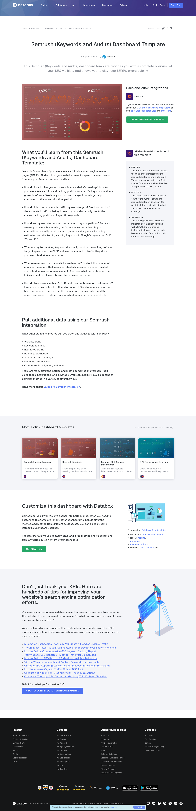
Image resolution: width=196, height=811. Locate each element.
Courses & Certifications (111, 761)
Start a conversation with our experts (52, 690)
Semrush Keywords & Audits (79, 28)
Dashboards (18, 747)
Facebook (166, 28)
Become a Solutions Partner (113, 758)
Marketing (49, 28)
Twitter (163, 28)
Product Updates (108, 765)
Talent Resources (152, 750)
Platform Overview (21, 735)
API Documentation (109, 743)
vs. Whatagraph (63, 761)
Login (145, 5)
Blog (103, 750)
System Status (107, 747)
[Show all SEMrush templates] (130, 153)
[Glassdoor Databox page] (176, 803)
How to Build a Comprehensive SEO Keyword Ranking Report (60, 651)
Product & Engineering (154, 747)
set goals (135, 541)
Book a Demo (159, 5)
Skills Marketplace (109, 754)
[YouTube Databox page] (154, 803)
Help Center (106, 739)
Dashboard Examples (30, 28)
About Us (149, 735)
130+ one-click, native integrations (153, 107)
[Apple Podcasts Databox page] (181, 803)
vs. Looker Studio (64, 735)
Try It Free (176, 5)
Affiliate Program (108, 769)
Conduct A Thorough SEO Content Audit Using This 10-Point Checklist (65, 676)
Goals (15, 754)
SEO (60, 28)
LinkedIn (170, 28)
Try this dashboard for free (147, 119)
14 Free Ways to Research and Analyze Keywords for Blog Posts (61, 662)
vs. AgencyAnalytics (65, 747)
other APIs (166, 111)
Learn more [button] (114, 807)
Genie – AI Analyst (21, 739)
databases (151, 111)
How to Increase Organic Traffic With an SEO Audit (54, 669)
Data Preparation (20, 758)
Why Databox (150, 739)
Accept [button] (139, 807)
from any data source (152, 534)
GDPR (105, 803)
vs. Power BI (62, 743)
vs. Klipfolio (62, 750)
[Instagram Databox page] (165, 803)
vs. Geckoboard (63, 758)
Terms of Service (79, 803)
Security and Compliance (111, 773)
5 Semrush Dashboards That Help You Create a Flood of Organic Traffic (66, 644)
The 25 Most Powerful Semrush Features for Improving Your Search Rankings (70, 647)
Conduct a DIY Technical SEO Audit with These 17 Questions (59, 673)
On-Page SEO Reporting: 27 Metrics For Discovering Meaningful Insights (67, 665)
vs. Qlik (60, 765)
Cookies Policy (116, 803)
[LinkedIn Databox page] (149, 803)
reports (141, 538)
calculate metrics (139, 544)
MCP (15, 761)
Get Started (34, 548)
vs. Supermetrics (64, 754)
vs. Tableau (61, 739)
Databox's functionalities (154, 530)
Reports (16, 750)
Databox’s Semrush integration (61, 386)
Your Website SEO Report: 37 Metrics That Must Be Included (60, 654)
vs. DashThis (62, 769)
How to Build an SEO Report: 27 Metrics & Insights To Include (60, 658)
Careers (148, 743)
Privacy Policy (94, 803)
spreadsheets (138, 111)
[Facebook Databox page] (159, 803)
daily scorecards (146, 547)
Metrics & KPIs (19, 743)
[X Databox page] (170, 803)
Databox (111, 56)
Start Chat (105, 735)
